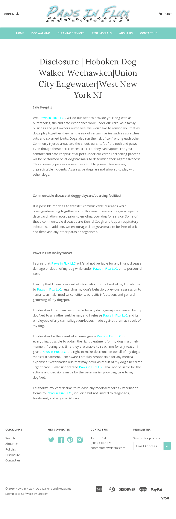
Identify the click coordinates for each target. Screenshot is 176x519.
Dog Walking (40, 33)
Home (20, 33)
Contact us (148, 33)
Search (10, 438)
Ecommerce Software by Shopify (26, 494)
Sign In (9, 14)
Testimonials (102, 33)
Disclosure (12, 455)
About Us (126, 33)
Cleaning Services (71, 33)
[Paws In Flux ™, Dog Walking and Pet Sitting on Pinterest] (70, 441)
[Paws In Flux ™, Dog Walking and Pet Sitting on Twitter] (51, 441)
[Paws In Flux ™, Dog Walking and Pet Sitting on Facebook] (61, 441)
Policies (10, 449)
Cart (168, 14)
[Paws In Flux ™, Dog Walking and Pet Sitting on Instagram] (79, 441)
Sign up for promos (146, 438)
